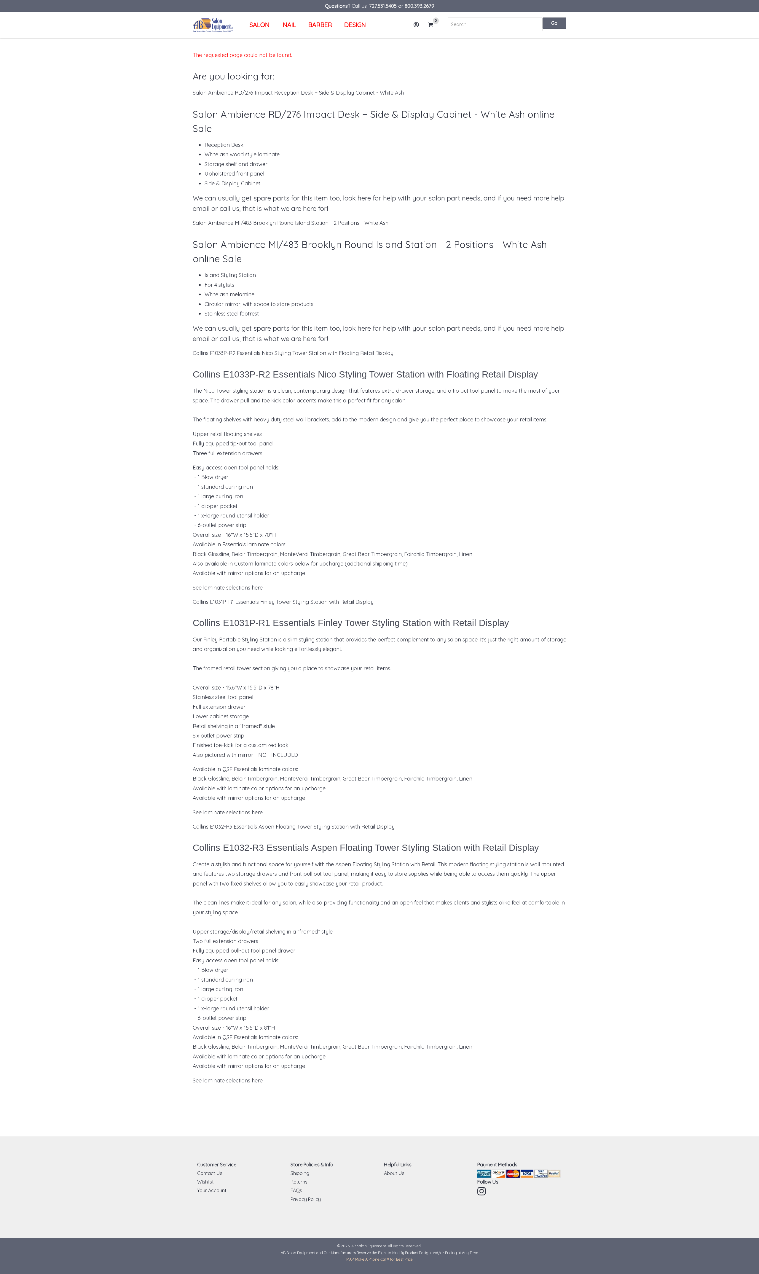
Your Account (212, 1190)
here (257, 587)
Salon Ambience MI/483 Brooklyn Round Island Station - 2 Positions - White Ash (290, 222)
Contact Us (209, 1173)
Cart (432, 25)
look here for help (369, 198)
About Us (394, 1173)
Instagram (482, 1191)
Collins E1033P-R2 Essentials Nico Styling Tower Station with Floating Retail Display (293, 353)
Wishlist (205, 1182)
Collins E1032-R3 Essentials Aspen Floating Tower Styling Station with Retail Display (294, 826)
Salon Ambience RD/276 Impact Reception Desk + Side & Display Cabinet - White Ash (298, 92)
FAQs (296, 1190)
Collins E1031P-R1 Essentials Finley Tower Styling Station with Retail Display (283, 601)
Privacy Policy (306, 1199)
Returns (299, 1182)
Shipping (300, 1173)
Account (416, 24)
